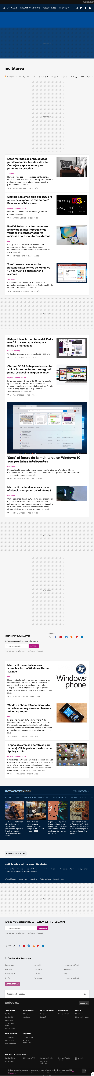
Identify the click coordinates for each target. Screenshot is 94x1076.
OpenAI (26, 77)
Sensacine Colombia (44, 1062)
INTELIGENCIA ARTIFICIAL (30, 8)
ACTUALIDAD (12, 8)
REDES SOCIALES (49, 8)
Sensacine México (46, 1058)
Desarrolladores (78, 798)
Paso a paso (22, 879)
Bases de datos (59, 798)
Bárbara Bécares (20, 188)
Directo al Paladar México (64, 1059)
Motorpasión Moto (82, 1017)
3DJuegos (26, 1014)
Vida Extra (26, 1017)
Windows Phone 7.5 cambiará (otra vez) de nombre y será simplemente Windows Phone (29, 708)
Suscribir (33, 646)
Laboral (56, 879)
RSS (71, 637)
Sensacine (44, 1014)
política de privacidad (35, 651)
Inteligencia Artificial (71, 978)
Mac (9, 241)
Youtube (61, 637)
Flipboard (81, 8)
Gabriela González (21, 291)
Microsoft (54, 77)
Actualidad (33, 879)
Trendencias (9, 1037)
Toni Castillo (18, 395)
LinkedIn (82, 637)
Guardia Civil (43, 77)
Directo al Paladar (64, 1014)
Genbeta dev (18, 791)
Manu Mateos (19, 513)
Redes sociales (45, 879)
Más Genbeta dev (79, 791)
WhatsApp (38, 978)
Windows (11, 279)
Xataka (7, 1014)
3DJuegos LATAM (29, 1058)
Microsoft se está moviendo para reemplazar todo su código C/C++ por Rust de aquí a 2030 (35, 826)
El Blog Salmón (28, 1037)
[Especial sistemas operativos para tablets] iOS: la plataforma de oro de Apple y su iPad (29, 748)
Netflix (7, 978)
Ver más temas (12, 984)
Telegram (89, 8)
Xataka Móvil (9, 1017)
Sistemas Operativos (16, 208)
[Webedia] (88, 1)
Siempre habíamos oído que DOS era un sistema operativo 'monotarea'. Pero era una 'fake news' (29, 200)
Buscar (85, 994)
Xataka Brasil (9, 1061)
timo (62, 879)
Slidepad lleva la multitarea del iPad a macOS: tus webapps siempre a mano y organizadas (30, 342)
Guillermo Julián (20, 696)
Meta (34, 77)
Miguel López (19, 736)
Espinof (43, 1017)
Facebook (85, 8)
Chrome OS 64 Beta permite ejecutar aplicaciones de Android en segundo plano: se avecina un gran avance (30, 369)
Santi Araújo (18, 358)
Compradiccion (10, 1044)
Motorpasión (79, 1014)
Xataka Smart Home (10, 1024)
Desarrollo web (11, 798)
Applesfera (9, 1020)
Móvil (9, 677)
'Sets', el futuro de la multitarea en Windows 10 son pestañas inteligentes (43, 459)
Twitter (77, 8)
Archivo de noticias (16, 853)
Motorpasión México (79, 1059)
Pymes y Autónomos (27, 1041)
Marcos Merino (19, 218)
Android (64, 77)
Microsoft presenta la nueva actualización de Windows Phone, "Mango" (28, 668)
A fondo (11, 174)
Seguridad (38, 969)
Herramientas (13, 351)
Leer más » (24, 185)
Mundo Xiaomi (10, 1028)
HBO (82, 77)
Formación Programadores (36, 798)
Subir (82, 1003)
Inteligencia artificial (71, 965)
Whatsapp (73, 77)
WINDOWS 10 (64, 8)
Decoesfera (9, 1040)
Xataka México (10, 1058)
